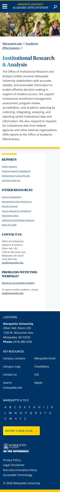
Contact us (10, 374)
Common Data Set (11, 180)
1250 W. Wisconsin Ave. (18, 332)
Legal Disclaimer (13, 465)
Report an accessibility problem (18, 283)
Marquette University (30, 4)
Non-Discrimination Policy (20, 470)
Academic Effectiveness (30, 7)
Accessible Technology (17, 475)
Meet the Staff (9, 224)
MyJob (38, 382)
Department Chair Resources (17, 201)
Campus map (11, 366)
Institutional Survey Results (16, 175)
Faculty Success (10, 206)
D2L (36, 374)
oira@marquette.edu (12, 262)
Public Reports (9, 166)
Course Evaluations (12, 197)
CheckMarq (41, 366)
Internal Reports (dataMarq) (16, 171)
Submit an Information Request (18, 220)
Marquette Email (45, 358)
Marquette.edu (12, 43)
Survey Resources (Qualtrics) (16, 211)
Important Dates (10, 215)
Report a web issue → (21, 431)
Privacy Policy (12, 460)
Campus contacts (14, 358)
